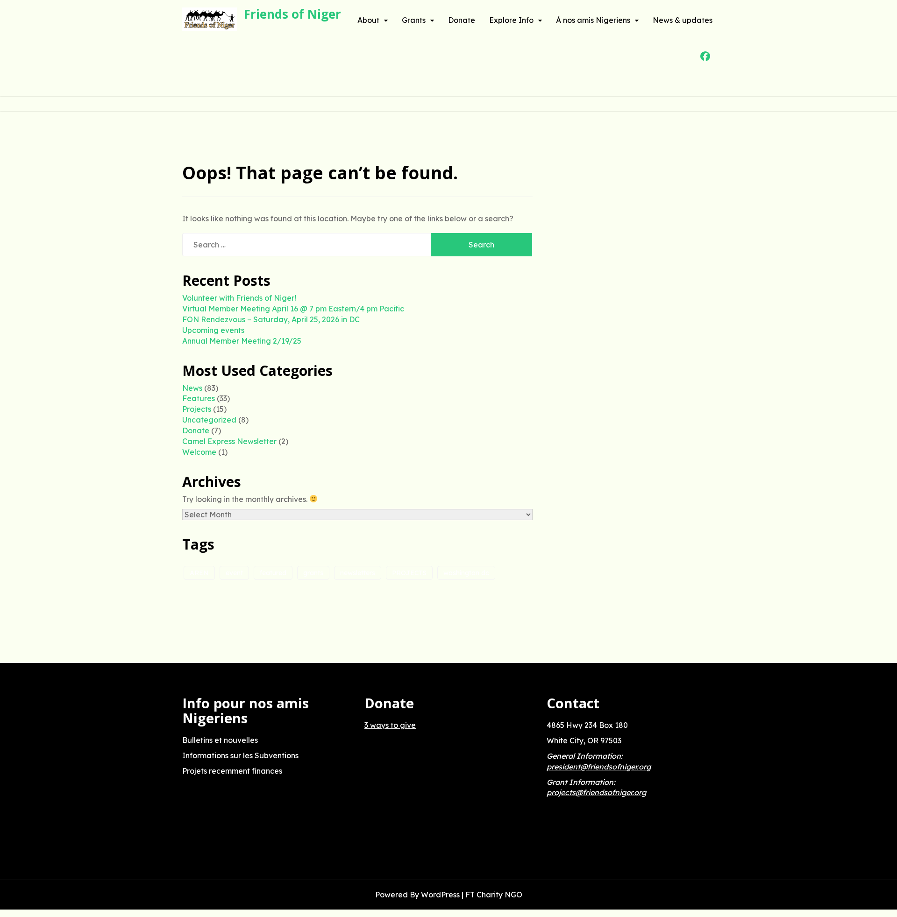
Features (198, 398)
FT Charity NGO (493, 894)
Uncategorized (209, 419)
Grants (414, 20)
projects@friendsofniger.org (596, 792)
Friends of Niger (292, 14)
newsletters (357, 573)
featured (273, 573)
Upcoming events (213, 330)
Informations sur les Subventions (240, 755)
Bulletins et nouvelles (220, 740)
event (234, 573)
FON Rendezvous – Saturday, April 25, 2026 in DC (271, 319)
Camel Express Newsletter (229, 441)
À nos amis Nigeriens (593, 20)
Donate (461, 20)
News (192, 388)
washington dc (466, 573)
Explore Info (511, 20)
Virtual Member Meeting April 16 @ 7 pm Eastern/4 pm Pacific (293, 308)
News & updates (682, 20)
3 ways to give (390, 725)
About (368, 20)
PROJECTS (409, 573)
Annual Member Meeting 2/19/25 (241, 341)
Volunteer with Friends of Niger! (239, 298)
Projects (196, 409)
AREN (199, 573)
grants (313, 573)
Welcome (199, 452)
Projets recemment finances (232, 771)
